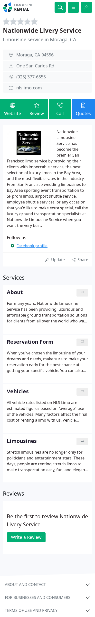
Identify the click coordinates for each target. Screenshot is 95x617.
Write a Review (26, 537)
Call (60, 113)
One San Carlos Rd (35, 66)
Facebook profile (32, 245)
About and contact (25, 584)
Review (36, 113)
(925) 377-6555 (31, 77)
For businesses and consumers (37, 597)
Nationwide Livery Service (42, 30)
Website (12, 113)
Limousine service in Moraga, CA (39, 39)
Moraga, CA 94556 (35, 55)
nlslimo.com (29, 88)
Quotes (83, 113)
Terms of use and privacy (31, 610)
